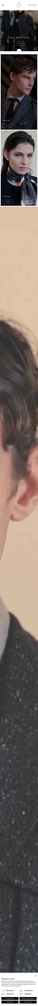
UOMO (7, 125)
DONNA (19, 43)
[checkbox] (3, 991)
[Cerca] (32, 5)
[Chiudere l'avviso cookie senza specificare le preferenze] (36, 975)
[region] (19, 25)
